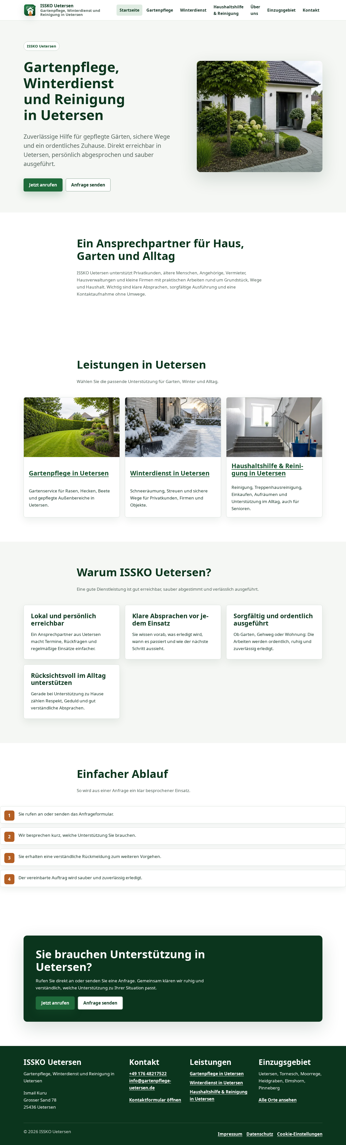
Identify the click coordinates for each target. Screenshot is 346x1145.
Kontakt (311, 10)
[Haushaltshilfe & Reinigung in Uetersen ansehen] (274, 427)
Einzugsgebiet (281, 10)
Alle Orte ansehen (278, 1100)
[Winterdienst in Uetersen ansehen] (173, 430)
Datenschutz (259, 1134)
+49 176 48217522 (148, 1074)
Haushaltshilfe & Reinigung (228, 10)
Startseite (129, 10)
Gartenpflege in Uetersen (69, 473)
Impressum (230, 1134)
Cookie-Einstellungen (299, 1134)
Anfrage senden (88, 185)
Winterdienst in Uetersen (169, 473)
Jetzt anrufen (43, 185)
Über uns (255, 10)
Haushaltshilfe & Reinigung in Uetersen (267, 469)
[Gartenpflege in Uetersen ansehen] (72, 430)
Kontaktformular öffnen (155, 1100)
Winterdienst (193, 10)
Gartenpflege (159, 10)
